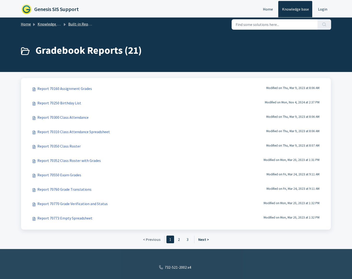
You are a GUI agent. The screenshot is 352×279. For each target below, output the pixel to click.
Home (268, 9)
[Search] (324, 24)
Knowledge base (295, 9)
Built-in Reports (81, 24)
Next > (203, 239)
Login (322, 9)
